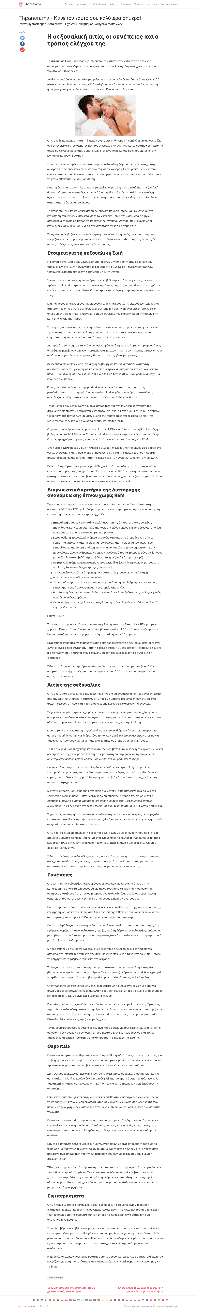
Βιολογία (113, 4)
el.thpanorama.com (28, 1306)
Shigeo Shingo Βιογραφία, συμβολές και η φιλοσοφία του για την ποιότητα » (140, 1290)
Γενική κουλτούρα (97, 4)
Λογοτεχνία (126, 4)
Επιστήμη (69, 4)
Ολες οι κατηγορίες (170, 4)
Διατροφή (81, 4)
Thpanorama (32, 4)
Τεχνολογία (139, 4)
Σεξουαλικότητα (56, 1277)
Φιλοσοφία (152, 4)
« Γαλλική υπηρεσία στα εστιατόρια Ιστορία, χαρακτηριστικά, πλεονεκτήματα (71, 1290)
